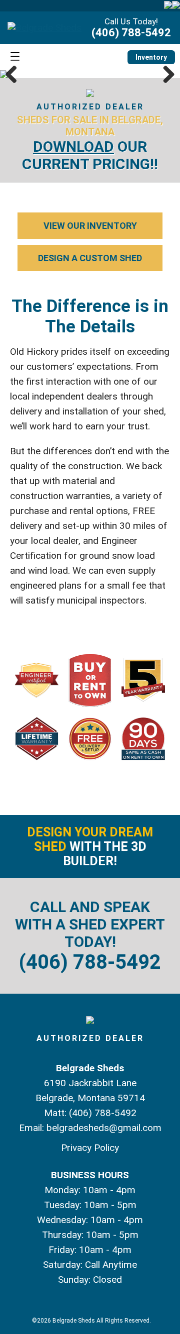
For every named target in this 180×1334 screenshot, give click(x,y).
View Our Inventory (90, 225)
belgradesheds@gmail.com (104, 1127)
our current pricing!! (90, 155)
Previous (15, 74)
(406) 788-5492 (131, 32)
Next (165, 74)
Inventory (151, 57)
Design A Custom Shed (90, 258)
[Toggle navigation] (15, 57)
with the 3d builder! (90, 846)
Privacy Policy (90, 1147)
